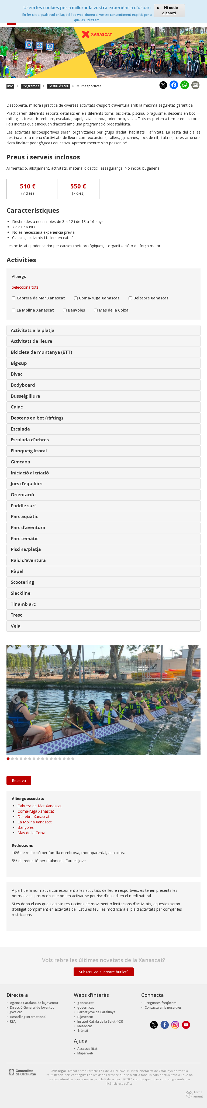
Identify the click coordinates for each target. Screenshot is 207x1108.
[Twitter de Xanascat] (154, 1024)
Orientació (22, 494)
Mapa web (85, 1053)
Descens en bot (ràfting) (37, 418)
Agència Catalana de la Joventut (34, 1003)
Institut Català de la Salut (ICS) (100, 1021)
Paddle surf (23, 505)
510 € (28, 186)
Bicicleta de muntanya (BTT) (41, 352)
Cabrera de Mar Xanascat (41, 297)
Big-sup (19, 363)
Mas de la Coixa (114, 310)
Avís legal (59, 1071)
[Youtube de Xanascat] (186, 1024)
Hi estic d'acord (170, 10)
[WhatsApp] (184, 84)
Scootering (22, 582)
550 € (78, 186)
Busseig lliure (25, 396)
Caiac (17, 407)
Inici (10, 86)
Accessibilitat (87, 1048)
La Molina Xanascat (35, 310)
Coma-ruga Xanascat (99, 297)
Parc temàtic (24, 538)
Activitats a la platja (32, 330)
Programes (30, 86)
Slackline (20, 593)
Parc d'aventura (28, 527)
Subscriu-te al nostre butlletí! (103, 971)
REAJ (13, 1021)
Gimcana (20, 462)
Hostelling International (28, 1017)
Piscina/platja (26, 549)
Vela (15, 626)
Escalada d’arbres (30, 439)
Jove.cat (16, 1012)
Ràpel (17, 571)
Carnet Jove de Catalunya (96, 1012)
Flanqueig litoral (29, 451)
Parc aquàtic (24, 516)
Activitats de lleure (31, 341)
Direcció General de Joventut (32, 1007)
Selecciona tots (25, 287)
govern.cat (85, 1007)
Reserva (19, 780)
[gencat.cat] (21, 1072)
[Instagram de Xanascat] (175, 1024)
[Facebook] (173, 84)
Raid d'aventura (28, 560)
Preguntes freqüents (161, 1003)
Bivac (16, 374)
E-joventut (85, 1017)
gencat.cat (85, 1003)
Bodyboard (23, 385)
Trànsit (82, 1030)
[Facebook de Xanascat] (164, 1024)
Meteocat (84, 1026)
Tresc (16, 615)
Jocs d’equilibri (27, 483)
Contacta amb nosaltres (163, 1007)
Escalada (20, 429)
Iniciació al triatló (30, 473)
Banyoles (76, 310)
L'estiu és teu (58, 86)
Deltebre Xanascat (150, 297)
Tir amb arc (23, 604)
